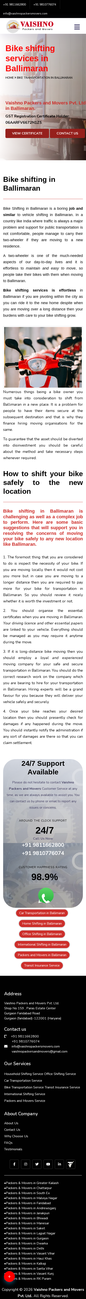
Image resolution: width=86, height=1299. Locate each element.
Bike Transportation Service (24, 1087)
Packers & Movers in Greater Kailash (31, 1183)
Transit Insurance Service (42, 965)
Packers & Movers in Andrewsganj (30, 1208)
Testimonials (13, 1149)
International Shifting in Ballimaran (42, 944)
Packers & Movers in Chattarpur (28, 1188)
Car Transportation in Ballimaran (42, 913)
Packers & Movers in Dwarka (26, 1243)
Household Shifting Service (23, 1074)
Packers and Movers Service (24, 1100)
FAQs (8, 1142)
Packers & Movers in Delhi (24, 1248)
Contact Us (67, 133)
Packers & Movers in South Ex (27, 1193)
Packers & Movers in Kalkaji (25, 1263)
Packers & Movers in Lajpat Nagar (29, 1233)
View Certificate (27, 133)
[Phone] (15, 1292)
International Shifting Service (24, 1094)
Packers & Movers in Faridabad (27, 1203)
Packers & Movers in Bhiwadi (26, 1218)
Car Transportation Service (23, 1080)
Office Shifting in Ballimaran (42, 934)
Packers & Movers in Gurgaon (26, 1238)
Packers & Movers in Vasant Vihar (29, 1253)
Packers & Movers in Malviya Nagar (30, 1198)
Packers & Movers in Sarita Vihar (28, 1268)
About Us (11, 1123)
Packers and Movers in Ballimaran (42, 955)
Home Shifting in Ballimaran (42, 923)
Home (9, 78)
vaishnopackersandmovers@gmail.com (39, 1051)
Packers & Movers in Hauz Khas (28, 1258)
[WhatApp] (15, 1279)
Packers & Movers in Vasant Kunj (29, 1273)
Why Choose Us (16, 1136)
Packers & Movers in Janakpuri (26, 1213)
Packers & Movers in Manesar (26, 1223)
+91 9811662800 (14, 5)
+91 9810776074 (44, 5)
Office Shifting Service (60, 1074)
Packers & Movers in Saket (24, 1228)
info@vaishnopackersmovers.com (25, 14)
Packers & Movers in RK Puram (27, 1278)
